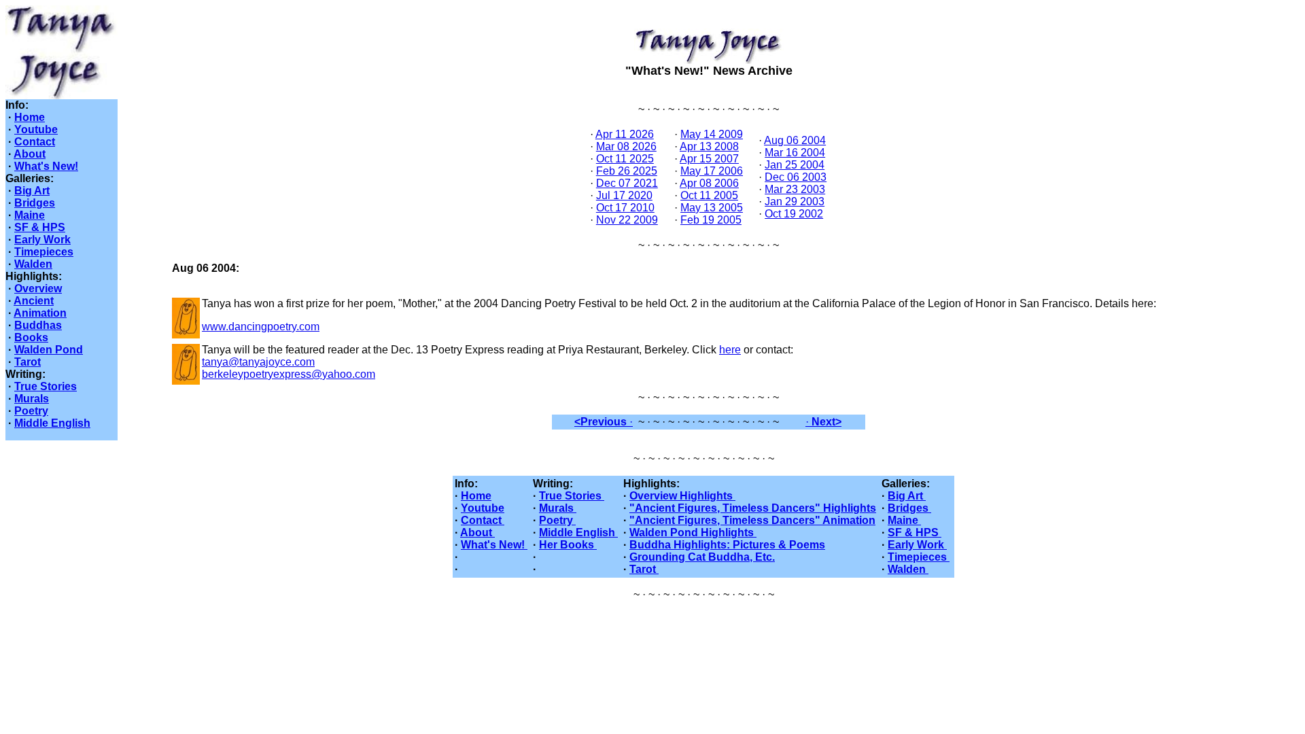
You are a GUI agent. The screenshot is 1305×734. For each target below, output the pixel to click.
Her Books (568, 544)
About (30, 154)
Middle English (52, 423)
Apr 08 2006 (709, 183)
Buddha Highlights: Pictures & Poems (727, 544)
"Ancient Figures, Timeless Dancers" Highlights (752, 508)
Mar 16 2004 (795, 152)
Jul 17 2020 (624, 195)
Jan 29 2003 (794, 201)
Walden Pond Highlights (692, 532)
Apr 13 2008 (709, 146)
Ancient (34, 301)
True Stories (45, 386)
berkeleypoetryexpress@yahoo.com (288, 374)
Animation (40, 313)
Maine (29, 215)
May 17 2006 (711, 171)
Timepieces (43, 252)
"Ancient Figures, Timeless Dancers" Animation (752, 520)
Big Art (32, 190)
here (730, 349)
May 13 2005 (711, 207)
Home (29, 117)
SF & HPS (39, 227)
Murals (31, 398)
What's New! (46, 166)
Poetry (31, 411)
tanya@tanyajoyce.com (258, 362)
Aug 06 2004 (795, 140)
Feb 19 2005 (711, 220)
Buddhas (38, 325)
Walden (33, 264)
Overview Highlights (682, 496)
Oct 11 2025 (625, 158)
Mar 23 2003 (795, 189)
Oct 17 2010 (625, 207)
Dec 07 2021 (627, 183)
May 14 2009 (711, 134)
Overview (38, 288)
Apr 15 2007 (709, 158)
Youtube (36, 129)
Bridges (34, 203)
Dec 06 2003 (795, 177)
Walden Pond (48, 349)
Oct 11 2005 (709, 195)
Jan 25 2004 (794, 165)
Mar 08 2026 (626, 146)
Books (31, 337)
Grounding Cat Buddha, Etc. (702, 557)
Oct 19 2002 (794, 214)
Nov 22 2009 (627, 220)
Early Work (42, 239)
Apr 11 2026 (624, 134)
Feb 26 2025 (626, 171)
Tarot (27, 362)
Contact (34, 141)
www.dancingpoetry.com (260, 326)
